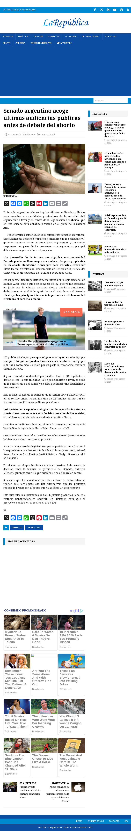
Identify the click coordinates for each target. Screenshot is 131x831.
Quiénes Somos (96, 821)
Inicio (79, 821)
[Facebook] (95, 10)
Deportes (53, 36)
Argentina (34, 527)
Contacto (114, 821)
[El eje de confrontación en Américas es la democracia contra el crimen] (95, 367)
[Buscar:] (110, 100)
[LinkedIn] (108, 10)
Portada (8, 36)
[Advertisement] (65, 72)
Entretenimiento (41, 43)
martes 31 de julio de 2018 (21, 134)
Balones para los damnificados (114, 323)
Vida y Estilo (64, 43)
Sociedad (110, 36)
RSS (126, 821)
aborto (16, 527)
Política (23, 36)
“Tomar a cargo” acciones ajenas (114, 284)
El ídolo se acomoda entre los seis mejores (115, 249)
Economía (71, 36)
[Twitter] (101, 10)
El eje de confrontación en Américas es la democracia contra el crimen (115, 369)
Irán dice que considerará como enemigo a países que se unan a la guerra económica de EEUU (115, 129)
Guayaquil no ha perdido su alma (113, 303)
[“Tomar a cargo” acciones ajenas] (95, 286)
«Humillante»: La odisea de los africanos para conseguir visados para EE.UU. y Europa (115, 160)
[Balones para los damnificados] (95, 325)
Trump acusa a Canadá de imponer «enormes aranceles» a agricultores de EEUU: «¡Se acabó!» (115, 191)
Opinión (38, 36)
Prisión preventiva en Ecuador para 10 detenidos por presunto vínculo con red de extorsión (115, 222)
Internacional (91, 36)
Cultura (20, 43)
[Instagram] (121, 10)
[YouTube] (115, 10)
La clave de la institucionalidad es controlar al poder (115, 344)
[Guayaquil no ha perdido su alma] (95, 306)
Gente (6, 43)
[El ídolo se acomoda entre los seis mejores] (95, 250)
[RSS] (128, 10)
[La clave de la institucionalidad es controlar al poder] (95, 345)
